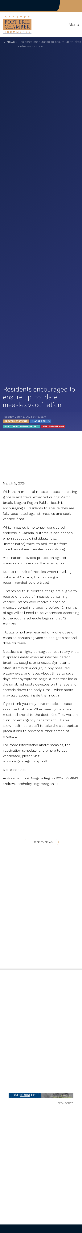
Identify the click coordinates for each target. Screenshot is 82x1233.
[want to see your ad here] (25, 1095)
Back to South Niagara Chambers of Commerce (16, 5)
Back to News (42, 842)
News (11, 42)
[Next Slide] (76, 1097)
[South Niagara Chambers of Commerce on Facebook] (66, 5)
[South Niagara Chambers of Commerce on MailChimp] (78, 5)
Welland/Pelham (53, 426)
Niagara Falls (41, 421)
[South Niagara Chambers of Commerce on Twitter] (72, 5)
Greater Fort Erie (15, 421)
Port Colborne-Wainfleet (21, 426)
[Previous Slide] (5, 1097)
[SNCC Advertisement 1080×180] (57, 1095)
